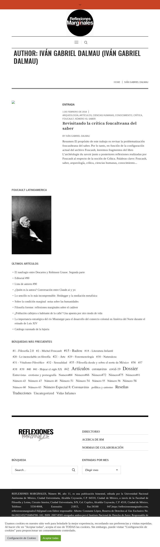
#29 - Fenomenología (81, 356)
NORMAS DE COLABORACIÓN (103, 447)
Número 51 (67, 381)
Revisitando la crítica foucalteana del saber (99, 126)
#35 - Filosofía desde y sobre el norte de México (99, 362)
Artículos (85, 115)
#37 (140, 362)
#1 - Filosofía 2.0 (23, 351)
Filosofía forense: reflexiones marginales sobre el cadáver (46, 307)
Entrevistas (19, 375)
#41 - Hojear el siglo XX (47, 369)
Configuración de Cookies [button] (21, 538)
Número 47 (35, 381)
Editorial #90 (22, 278)
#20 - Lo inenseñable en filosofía (32, 356)
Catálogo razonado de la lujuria (32, 329)
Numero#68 (65, 375)
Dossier (130, 368)
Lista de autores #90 (26, 284)
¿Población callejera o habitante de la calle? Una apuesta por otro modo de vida (58, 313)
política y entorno (102, 387)
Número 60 (19, 387)
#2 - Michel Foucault (49, 351)
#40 (29, 369)
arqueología (70, 115)
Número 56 (113, 381)
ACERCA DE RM (93, 439)
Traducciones (22, 392)
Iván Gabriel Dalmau (78, 136)
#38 (15, 369)
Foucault (68, 119)
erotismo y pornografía (42, 375)
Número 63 (34, 387)
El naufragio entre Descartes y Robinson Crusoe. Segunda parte (50, 272)
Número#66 (82, 375)
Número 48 (50, 381)
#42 (66, 369)
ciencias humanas (103, 115)
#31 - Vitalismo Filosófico (28, 362)
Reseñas (121, 386)
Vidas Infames (66, 393)
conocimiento (123, 115)
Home (117, 82)
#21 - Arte (59, 356)
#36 (133, 362)
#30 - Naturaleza (106, 356)
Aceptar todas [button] (51, 538)
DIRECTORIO (91, 431)
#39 (22, 369)
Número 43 (81, 119)
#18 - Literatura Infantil (98, 351)
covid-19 (114, 369)
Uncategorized (44, 393)
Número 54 (83, 381)
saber (92, 119)
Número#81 (133, 375)
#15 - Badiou (73, 350)
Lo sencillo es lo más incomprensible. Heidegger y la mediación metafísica (56, 295)
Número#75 (116, 375)
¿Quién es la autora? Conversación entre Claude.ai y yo (45, 289)
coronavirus (99, 369)
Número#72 (99, 375)
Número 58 (130, 381)
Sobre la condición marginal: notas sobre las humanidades (46, 301)
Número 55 (98, 381)
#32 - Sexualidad (57, 362)
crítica (137, 115)
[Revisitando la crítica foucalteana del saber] (33, 122)
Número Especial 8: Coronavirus (66, 387)
